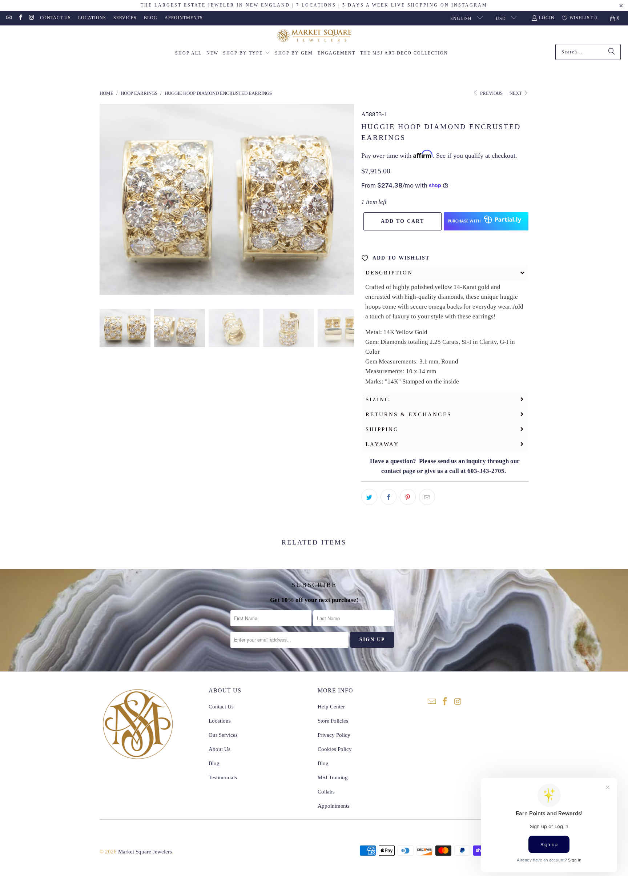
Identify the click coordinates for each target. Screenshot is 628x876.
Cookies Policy (335, 749)
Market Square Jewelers (145, 852)
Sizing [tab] (378, 399)
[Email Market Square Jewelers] (8, 18)
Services (125, 17)
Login (547, 17)
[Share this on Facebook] (388, 497)
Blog (150, 17)
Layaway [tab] (382, 444)
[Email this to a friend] (427, 497)
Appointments (184, 17)
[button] (246, 53)
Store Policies (333, 721)
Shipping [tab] (382, 429)
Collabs (326, 792)
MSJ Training (333, 777)
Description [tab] (389, 273)
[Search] (612, 52)
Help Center (331, 707)
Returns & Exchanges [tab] (408, 414)
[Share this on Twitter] (369, 497)
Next (516, 93)
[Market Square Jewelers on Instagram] (31, 18)
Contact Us (55, 17)
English (461, 18)
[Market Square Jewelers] (314, 36)
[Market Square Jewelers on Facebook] (20, 18)
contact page (398, 470)
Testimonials (223, 777)
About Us (219, 749)
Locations (92, 17)
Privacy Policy (334, 735)
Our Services (223, 735)
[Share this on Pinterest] (408, 497)
